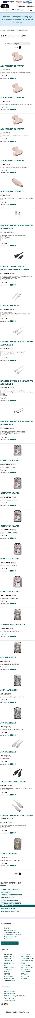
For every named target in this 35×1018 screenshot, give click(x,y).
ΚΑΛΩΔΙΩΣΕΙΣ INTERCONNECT (11, 895)
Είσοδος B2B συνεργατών (9, 943)
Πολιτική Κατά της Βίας (11, 937)
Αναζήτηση (22, 6)
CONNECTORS (6, 892)
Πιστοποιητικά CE (9, 993)
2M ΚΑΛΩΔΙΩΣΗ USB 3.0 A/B (13, 782)
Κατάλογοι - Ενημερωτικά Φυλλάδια (15, 996)
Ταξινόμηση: (8, 44)
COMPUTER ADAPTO (9, 460)
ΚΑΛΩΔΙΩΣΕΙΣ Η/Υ (23, 30)
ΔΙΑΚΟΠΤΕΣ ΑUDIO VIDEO (9, 900)
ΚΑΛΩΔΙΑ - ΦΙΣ (25, 965)
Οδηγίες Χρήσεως (17, 10)
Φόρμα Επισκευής (9, 1000)
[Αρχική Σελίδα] (4, 7)
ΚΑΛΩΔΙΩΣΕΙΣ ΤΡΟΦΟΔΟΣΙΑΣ (11, 903)
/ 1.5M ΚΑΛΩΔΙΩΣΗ (8, 690)
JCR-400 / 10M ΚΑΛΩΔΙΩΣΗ (12, 624)
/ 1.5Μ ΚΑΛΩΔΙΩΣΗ (8, 854)
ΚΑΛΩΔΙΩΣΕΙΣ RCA (7, 897)
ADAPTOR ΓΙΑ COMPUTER (12, 66)
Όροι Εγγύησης (9, 998)
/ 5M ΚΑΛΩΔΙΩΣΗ (8, 657)
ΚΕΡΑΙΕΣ (7, 974)
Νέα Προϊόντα (7, 10)
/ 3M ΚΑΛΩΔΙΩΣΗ (8, 723)
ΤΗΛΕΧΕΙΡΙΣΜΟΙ (9, 980)
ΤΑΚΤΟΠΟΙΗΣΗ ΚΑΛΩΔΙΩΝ (10, 911)
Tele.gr (3, 30)
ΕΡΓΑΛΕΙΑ (24, 974)
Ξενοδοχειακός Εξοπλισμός (12, 934)
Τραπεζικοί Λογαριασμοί (11, 932)
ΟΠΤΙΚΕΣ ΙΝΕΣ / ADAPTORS (10, 889)
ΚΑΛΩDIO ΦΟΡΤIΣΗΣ (9, 306)
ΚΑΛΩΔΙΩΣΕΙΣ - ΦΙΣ (11, 30)
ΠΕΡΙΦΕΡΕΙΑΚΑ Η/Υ (27, 958)
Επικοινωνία (26, 10)
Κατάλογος (31, 6)
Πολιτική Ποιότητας (10, 930)
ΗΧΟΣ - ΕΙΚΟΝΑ (9, 963)
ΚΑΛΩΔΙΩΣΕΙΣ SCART (8, 908)
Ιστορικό (6, 928)
